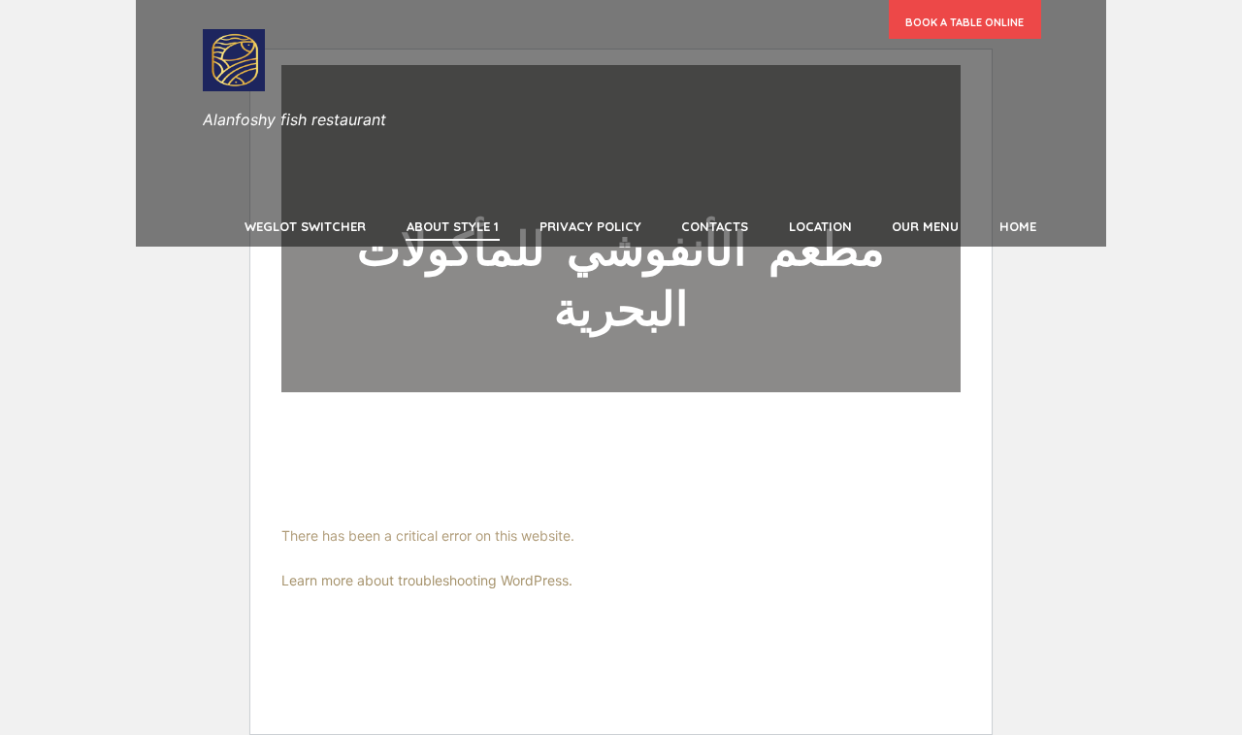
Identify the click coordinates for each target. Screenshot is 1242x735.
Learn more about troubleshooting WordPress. (426, 580)
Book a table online (964, 22)
